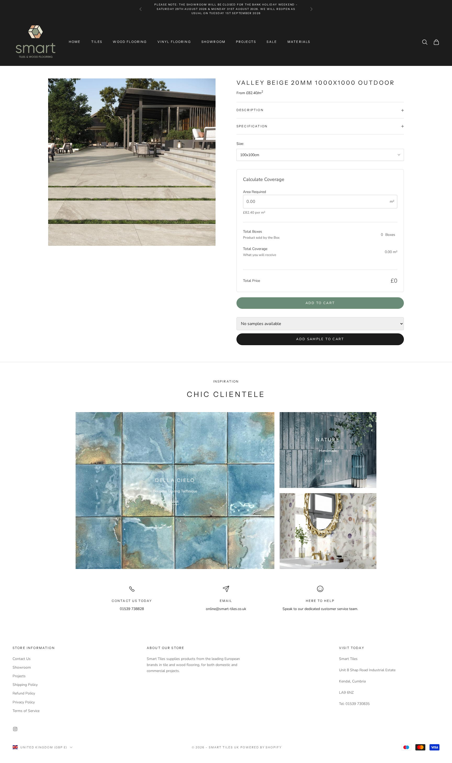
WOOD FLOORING (130, 42)
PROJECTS (246, 42)
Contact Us (22, 658)
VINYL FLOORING (174, 42)
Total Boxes (252, 231)
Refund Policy (24, 693)
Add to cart (320, 303)
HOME (75, 42)
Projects (19, 676)
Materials (298, 42)
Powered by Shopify (261, 747)
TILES (97, 42)
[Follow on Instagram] (15, 729)
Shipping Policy (25, 684)
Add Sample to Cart (320, 339)
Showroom (22, 667)
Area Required (254, 191)
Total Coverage (255, 248)
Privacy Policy (24, 702)
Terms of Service (26, 710)
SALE (272, 42)
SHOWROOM (213, 42)
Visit (175, 501)
